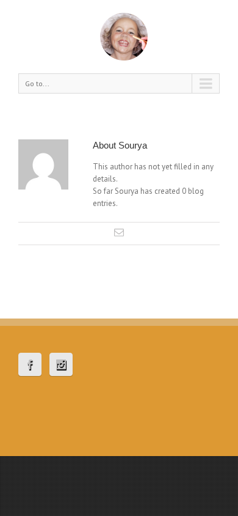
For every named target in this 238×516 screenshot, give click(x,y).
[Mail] (119, 232)
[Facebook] (29, 364)
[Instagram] (61, 364)
